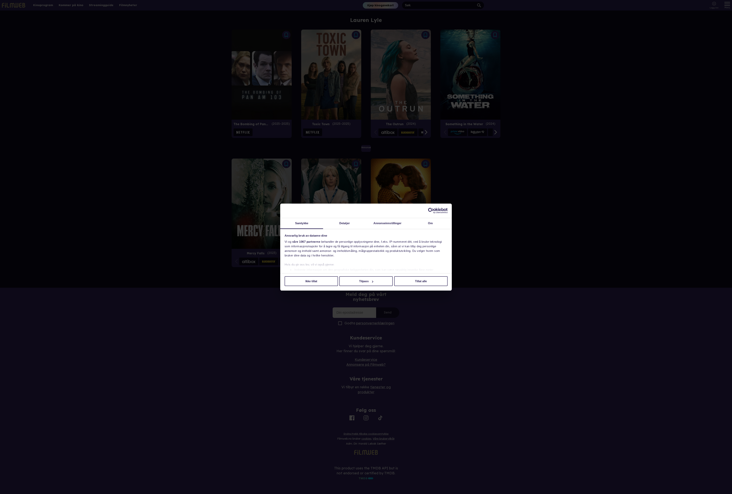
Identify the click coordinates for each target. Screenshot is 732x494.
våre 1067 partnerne (306, 241)
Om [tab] (430, 223)
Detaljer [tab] (344, 223)
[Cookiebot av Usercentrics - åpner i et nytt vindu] (431, 211)
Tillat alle (421, 281)
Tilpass (364, 281)
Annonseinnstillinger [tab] (387, 223)
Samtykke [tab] (301, 223)
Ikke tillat (311, 281)
